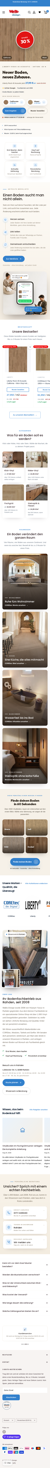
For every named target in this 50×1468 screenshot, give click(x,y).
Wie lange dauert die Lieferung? (17, 1303)
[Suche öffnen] (29, 12)
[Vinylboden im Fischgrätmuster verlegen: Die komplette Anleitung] (22, 1130)
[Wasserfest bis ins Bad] (25, 698)
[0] (45, 12)
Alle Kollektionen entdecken (36, 883)
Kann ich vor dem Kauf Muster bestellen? (17, 1265)
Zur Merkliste (12, 259)
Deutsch (6, 1420)
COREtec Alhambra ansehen (18, 721)
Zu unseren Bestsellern (25, 415)
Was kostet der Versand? (14, 1294)
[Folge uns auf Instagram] (4, 1431)
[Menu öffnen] (3, 12)
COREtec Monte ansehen (16, 605)
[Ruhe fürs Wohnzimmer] (25, 581)
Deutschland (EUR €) (24, 1420)
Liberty (10, 377)
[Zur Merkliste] (30, 347)
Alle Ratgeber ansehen (38, 1110)
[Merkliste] (40, 12)
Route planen (12, 1082)
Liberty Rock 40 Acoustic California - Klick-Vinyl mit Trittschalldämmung (17, 382)
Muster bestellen (38, 111)
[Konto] (34, 12)
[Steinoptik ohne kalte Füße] (25, 756)
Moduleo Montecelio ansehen (18, 780)
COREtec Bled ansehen (16, 663)
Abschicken (11, 1397)
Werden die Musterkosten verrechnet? (21, 1274)
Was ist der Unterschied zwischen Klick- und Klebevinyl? (21, 1285)
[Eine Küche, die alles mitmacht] (25, 640)
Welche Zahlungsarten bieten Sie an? (20, 1311)
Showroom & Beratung (16, 1091)
